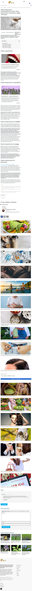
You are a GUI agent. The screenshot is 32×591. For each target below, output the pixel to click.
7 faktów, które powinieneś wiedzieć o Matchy (8, 396)
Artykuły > (3, 532)
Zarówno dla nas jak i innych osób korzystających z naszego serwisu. (15, 512)
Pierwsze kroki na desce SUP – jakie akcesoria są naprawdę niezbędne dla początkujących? (15, 294)
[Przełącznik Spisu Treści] (19, 41)
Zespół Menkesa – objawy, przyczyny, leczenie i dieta (9, 486)
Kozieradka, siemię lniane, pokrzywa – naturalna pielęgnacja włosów (11, 426)
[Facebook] (29, 3)
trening (13, 375)
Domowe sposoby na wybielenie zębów (10, 64)
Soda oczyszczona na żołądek (6, 45)
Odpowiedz (5, 499)
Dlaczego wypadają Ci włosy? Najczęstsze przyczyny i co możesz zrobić (12, 370)
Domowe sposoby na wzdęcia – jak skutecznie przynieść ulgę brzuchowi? (12, 309)
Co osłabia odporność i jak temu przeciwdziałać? (8, 233)
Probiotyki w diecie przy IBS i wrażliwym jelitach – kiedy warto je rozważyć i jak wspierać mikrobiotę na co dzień (14, 325)
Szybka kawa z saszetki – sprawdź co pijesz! (7, 456)
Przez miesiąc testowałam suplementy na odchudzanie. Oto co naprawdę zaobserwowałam (15, 355)
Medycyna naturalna (9, 532)
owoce (2, 375)
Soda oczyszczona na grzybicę (6, 44)
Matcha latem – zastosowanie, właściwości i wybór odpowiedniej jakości (12, 340)
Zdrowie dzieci (9, 375)
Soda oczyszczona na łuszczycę (6, 47)
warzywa (5, 375)
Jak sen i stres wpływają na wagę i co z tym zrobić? (8, 279)
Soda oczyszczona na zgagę (6, 46)
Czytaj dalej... (18, 69)
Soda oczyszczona (5, 43)
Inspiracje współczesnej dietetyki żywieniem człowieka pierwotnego (11, 471)
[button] (3, 2)
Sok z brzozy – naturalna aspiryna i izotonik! (7, 441)
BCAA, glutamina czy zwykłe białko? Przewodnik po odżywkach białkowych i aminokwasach (15, 248)
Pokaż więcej (4, 504)
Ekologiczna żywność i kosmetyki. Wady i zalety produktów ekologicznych (12, 411)
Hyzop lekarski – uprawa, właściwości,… (10, 96)
